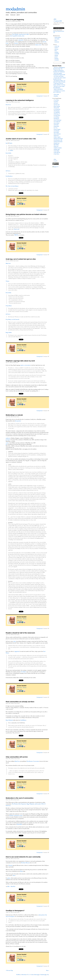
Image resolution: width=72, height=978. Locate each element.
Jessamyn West (57, 115)
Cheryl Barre (9, 305)
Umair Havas (56, 154)
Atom (32, 974)
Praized (16, 43)
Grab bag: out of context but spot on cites (21, 259)
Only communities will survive (17, 757)
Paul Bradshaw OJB (58, 140)
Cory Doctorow (57, 109)
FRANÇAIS (12, 15)
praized (56, 56)
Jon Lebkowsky (57, 121)
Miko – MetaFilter (11, 886)
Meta (55, 159)
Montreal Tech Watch (58, 138)
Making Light (57, 149)
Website (24, 86)
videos (14, 875)
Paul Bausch (56, 118)
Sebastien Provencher (58, 141)
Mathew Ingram (57, 137)
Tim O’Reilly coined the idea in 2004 (20, 34)
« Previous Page (9, 970)
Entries (36, 974)
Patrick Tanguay (57, 129)
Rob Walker (56, 144)
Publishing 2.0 (57, 114)
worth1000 (57, 53)
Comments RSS (58, 21)
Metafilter (56, 96)
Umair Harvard (57, 152)
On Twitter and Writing (58, 76)
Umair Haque (56, 150)
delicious (56, 49)
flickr (56, 50)
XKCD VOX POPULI (58, 89)
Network (10, 865)
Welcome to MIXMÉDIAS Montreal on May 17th (59, 68)
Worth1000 (19, 824)
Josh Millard (56, 117)
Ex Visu (55, 127)
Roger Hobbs (9, 332)
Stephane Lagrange (58, 147)
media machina (58, 37)
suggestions (17, 651)
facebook (56, 58)
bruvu (56, 40)
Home (7, 15)
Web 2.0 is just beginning (15, 19)
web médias (57, 38)
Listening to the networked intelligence (20, 100)
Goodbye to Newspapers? (15, 910)
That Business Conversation (33, 761)
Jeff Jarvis (8, 170)
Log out (55, 160)
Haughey (58, 110)
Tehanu (7, 281)
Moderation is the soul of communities (19, 798)
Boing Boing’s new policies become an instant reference (26, 214)
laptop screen (38, 44)
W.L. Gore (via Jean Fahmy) (12, 186)
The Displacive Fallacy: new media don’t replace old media (59, 81)
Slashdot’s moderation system (15, 815)
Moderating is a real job (14, 415)
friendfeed (57, 60)
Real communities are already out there (20, 702)
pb (6, 444)
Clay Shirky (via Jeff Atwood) (12, 319)
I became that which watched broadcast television (59, 78)
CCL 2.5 (28, 974)
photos (9, 878)
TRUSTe (16, 235)
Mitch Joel (8, 263)
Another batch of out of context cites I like (21, 139)
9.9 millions (23, 671)
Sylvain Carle (56, 104)
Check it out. (16, 229)
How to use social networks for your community (23, 857)
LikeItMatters (23, 720)
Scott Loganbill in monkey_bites (17, 36)
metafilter (56, 52)
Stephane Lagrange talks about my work (20, 361)
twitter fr (56, 47)
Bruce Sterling (57, 106)
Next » (47, 970)
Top (48, 974)
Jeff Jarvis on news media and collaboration (58, 87)
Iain (6, 143)
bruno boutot (21, 84)
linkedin (56, 55)
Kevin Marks (56, 123)
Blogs (21, 871)
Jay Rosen (56, 101)
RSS (55, 19)
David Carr (8, 104)
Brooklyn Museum (25, 862)
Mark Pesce (17, 761)
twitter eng (57, 46)
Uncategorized (39, 96)
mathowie (8, 438)
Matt (55, 110)
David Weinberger (57, 120)
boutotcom (57, 42)
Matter (11, 150)
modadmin (15, 9)
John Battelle (56, 130)
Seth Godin (56, 124)
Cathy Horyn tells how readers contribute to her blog (59, 84)
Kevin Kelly (8, 153)
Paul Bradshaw (9, 176)
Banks (10, 143)
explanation (20, 40)
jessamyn (8, 439)
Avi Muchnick (57, 112)
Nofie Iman (24, 974)
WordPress (18, 974)
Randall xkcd (56, 143)
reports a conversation (25, 365)
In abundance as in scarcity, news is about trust (59, 91)
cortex (7, 443)
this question (18, 421)
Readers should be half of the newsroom (20, 633)
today (14, 641)
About (18, 15)
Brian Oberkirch (9, 720)
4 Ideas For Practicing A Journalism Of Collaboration (59, 71)
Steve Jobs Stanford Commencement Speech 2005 (59, 74)
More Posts (19, 86)
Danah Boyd (56, 126)
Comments (43, 974)
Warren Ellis (56, 107)
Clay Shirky (56, 100)
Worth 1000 (56, 94)
